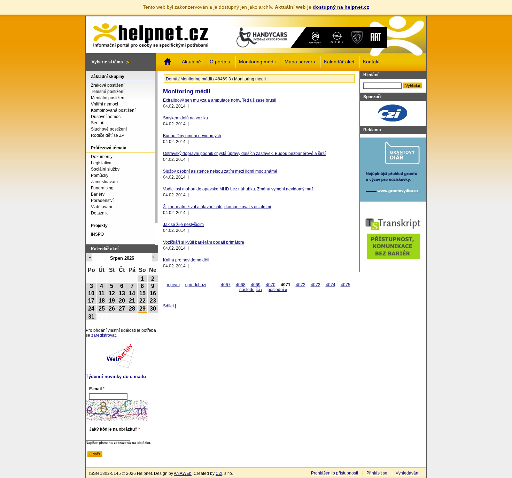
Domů (167, 61)
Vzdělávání (101, 206)
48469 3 (223, 79)
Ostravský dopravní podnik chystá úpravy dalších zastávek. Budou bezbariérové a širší (244, 153)
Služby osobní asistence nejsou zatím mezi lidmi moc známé (220, 171)
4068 (241, 284)
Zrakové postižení (107, 85)
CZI (219, 473)
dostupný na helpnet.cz (341, 7)
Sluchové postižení (109, 129)
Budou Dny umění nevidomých (192, 135)
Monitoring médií (257, 61)
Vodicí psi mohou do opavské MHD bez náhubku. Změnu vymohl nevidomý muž (238, 189)
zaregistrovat (103, 335)
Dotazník (99, 213)
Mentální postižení (108, 97)
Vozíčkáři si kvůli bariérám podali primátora (203, 242)
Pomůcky (99, 175)
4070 (271, 284)
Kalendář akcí (339, 61)
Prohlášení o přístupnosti (334, 473)
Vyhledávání (407, 473)
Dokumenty (102, 156)
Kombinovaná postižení (113, 110)
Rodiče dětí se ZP (107, 135)
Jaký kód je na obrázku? (114, 429)
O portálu (220, 61)
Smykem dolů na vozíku (185, 118)
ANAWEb (183, 473)
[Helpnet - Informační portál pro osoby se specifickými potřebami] (150, 33)
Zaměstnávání (104, 181)
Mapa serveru (300, 61)
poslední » (277, 289)
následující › (250, 289)
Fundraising (102, 188)
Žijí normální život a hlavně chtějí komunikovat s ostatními (217, 206)
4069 (256, 284)
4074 (330, 284)
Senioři (97, 122)
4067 (226, 284)
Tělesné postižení (107, 91)
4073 (315, 284)
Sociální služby (105, 169)
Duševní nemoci (106, 116)
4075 (345, 284)
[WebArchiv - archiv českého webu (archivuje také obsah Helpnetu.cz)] (120, 367)
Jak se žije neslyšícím (183, 224)
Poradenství (102, 200)
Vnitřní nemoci (104, 104)
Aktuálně (191, 61)
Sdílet (168, 306)
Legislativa (101, 162)
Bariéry (97, 194)
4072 (300, 284)
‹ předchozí (195, 284)
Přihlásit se (376, 473)
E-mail (96, 388)
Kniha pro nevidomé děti (186, 260)
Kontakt (371, 61)
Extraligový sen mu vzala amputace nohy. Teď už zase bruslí (219, 100)
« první (173, 284)
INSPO (97, 234)
